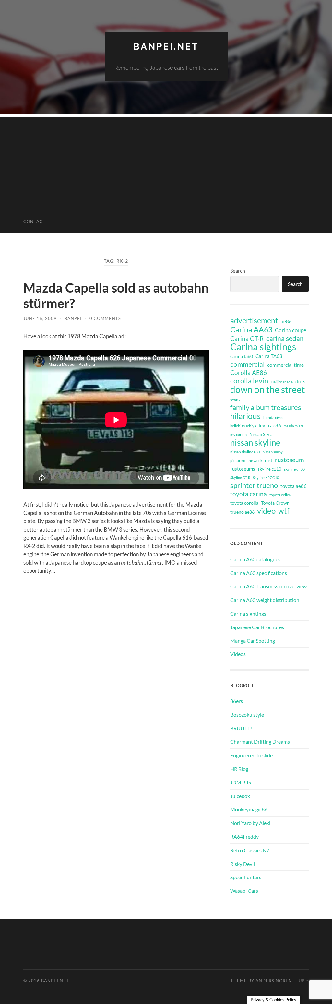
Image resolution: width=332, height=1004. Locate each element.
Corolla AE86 (248, 372)
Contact (34, 221)
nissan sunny (273, 452)
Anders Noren (273, 980)
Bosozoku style (247, 714)
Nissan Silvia (261, 434)
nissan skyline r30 (245, 451)
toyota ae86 (293, 486)
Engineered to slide (251, 755)
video (266, 511)
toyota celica (280, 494)
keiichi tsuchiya (243, 426)
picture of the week (246, 461)
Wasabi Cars (244, 891)
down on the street (267, 390)
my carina (238, 434)
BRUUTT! (241, 728)
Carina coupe (290, 330)
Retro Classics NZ (250, 850)
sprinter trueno (254, 485)
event (235, 399)
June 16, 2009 (40, 318)
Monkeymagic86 (248, 809)
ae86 (286, 321)
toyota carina (248, 493)
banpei (73, 318)
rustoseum (289, 459)
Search (237, 271)
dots (300, 381)
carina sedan (285, 338)
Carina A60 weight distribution (264, 600)
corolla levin (249, 381)
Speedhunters (245, 877)
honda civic (273, 417)
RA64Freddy (244, 836)
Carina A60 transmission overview (268, 586)
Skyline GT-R (240, 477)
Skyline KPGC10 (266, 477)
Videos (238, 654)
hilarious (245, 416)
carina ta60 (241, 356)
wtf (284, 511)
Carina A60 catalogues (255, 559)
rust (268, 460)
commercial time (285, 365)
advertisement (254, 321)
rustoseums (242, 469)
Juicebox (240, 796)
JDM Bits (240, 782)
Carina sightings (263, 347)
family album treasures (265, 407)
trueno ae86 (242, 512)
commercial (247, 364)
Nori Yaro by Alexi (250, 823)
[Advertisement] (166, 162)
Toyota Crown (275, 503)
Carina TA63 (268, 356)
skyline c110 (269, 469)
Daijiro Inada (282, 381)
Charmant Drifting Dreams (260, 741)
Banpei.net (166, 46)
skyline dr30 (294, 469)
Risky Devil (242, 864)
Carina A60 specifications (258, 573)
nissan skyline (255, 442)
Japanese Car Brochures (257, 627)
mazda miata (294, 426)
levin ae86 (270, 425)
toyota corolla (244, 503)
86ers (236, 701)
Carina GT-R (247, 338)
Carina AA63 (251, 329)
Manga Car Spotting (252, 641)
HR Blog (239, 769)
